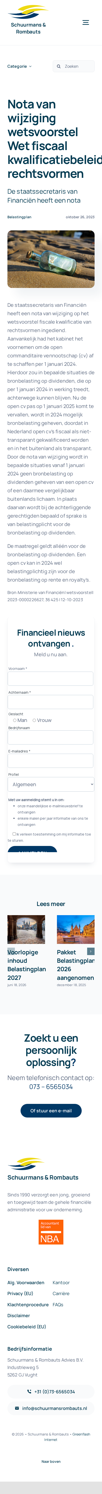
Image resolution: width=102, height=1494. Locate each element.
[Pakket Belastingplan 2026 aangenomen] (76, 929)
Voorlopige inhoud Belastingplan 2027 (26, 964)
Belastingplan (19, 217)
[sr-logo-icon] (28, 7)
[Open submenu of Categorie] (29, 66)
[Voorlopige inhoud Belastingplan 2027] (26, 929)
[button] (11, 951)
